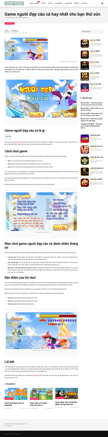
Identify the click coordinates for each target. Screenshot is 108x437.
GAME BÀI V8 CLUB (96, 146)
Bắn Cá (43, 3)
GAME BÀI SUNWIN (96, 179)
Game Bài (84, 3)
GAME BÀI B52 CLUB (96, 157)
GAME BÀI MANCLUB (96, 168)
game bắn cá (36, 375)
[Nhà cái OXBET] (85, 80)
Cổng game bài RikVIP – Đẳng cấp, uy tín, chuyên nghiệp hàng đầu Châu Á (91, 126)
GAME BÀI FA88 (95, 135)
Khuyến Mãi (68, 3)
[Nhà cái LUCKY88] (85, 91)
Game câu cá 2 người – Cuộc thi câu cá (39, 404)
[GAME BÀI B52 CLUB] (85, 164)
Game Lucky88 (34, 3)
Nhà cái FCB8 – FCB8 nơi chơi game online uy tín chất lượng (92, 119)
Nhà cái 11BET (94, 62)
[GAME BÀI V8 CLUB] (85, 153)
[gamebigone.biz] (14, 2)
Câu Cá (50, 3)
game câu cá (17, 142)
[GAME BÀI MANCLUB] (85, 175)
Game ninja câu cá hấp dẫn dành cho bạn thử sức (66, 403)
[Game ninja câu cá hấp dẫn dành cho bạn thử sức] (66, 393)
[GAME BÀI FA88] (85, 142)
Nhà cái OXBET (95, 73)
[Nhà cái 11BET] (85, 69)
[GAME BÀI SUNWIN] (85, 186)
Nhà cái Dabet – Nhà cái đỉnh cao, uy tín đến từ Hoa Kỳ (92, 109)
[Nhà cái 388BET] (85, 58)
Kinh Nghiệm (58, 3)
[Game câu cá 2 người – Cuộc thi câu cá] (41, 394)
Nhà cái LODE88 (95, 40)
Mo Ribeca (15, 31)
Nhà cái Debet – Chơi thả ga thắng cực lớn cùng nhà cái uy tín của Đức (92, 104)
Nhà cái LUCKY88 (95, 84)
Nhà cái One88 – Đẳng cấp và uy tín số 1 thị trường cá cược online (92, 114)
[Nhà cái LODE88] (85, 47)
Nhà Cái (77, 3)
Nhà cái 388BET (95, 51)
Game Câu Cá (9, 23)
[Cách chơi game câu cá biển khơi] (16, 394)
